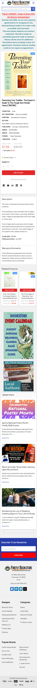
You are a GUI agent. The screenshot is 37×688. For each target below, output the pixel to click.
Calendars (23, 618)
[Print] (12, 185)
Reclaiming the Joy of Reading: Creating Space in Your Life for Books (18, 512)
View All (22, 667)
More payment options (18, 179)
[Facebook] (4, 185)
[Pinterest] (21, 185)
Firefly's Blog (6, 628)
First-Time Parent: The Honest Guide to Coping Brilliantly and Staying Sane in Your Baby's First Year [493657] (9, 299)
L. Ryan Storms (24, 663)
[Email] (8, 185)
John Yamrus (23, 653)
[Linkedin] (17, 185)
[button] (19, 335)
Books (22, 607)
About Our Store (7, 607)
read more (5, 438)
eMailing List (6, 625)
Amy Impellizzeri (7, 662)
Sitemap (5, 632)
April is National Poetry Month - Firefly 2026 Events (15, 424)
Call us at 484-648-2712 (18, 583)
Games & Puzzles (26, 615)
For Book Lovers (26, 622)
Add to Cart (9, 290)
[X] (25, 589)
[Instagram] (16, 589)
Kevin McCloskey (7, 658)
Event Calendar (7, 611)
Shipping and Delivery (9, 615)
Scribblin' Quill (6, 655)
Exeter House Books (9, 647)
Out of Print (6, 651)
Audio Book (24, 611)
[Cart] (34, 3)
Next (34, 289)
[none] (18, 74)
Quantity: (6, 162)
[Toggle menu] (3, 3)
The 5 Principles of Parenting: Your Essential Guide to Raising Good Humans (27, 297)
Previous (3, 289)
